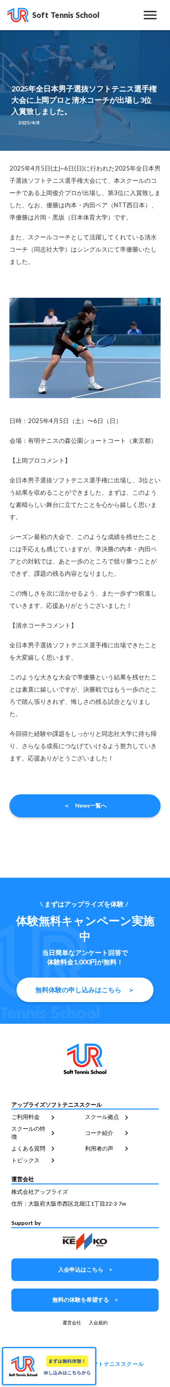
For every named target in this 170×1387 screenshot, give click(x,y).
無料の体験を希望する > (85, 1299)
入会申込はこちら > (85, 1269)
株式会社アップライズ (39, 1191)
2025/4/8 (28, 122)
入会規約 (98, 1322)
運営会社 (71, 1322)
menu (150, 15)
